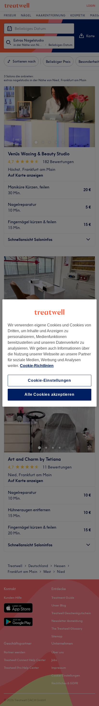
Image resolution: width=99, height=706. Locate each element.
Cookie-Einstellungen (49, 380)
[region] (49, 353)
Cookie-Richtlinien (37, 366)
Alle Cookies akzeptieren (49, 395)
